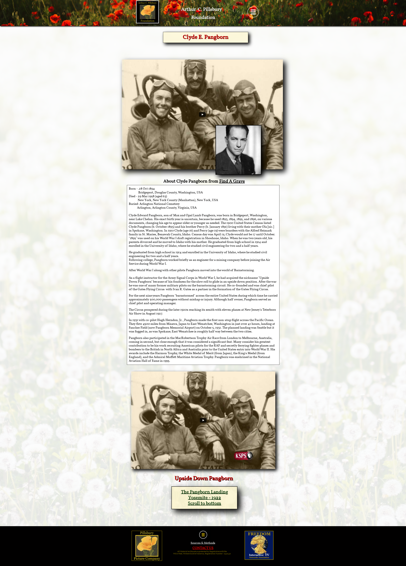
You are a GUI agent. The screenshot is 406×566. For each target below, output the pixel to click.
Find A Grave (232, 181)
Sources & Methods (203, 543)
